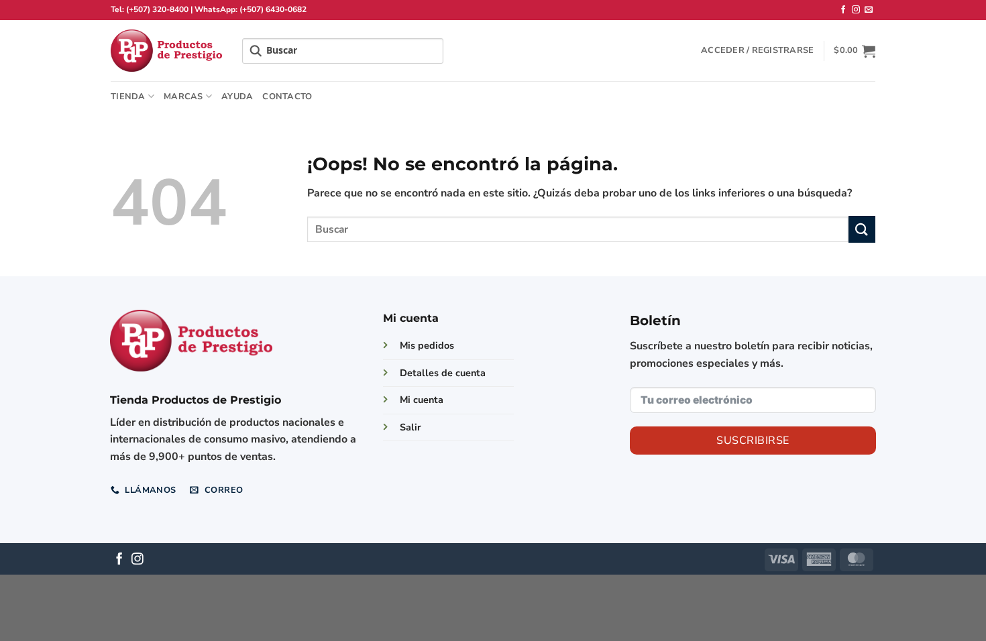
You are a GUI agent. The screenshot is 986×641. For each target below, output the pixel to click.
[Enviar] (861, 229)
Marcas (183, 97)
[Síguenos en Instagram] (856, 10)
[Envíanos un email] (869, 10)
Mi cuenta (421, 399)
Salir (410, 427)
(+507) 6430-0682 (273, 9)
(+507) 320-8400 (157, 9)
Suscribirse (752, 440)
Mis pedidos (427, 345)
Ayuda (237, 97)
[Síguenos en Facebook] (843, 10)
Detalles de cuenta (443, 373)
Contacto (287, 97)
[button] (757, 50)
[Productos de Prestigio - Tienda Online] (166, 51)
